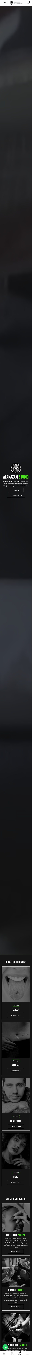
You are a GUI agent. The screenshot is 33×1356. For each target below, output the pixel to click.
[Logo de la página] (16, 2)
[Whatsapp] (5, 1347)
